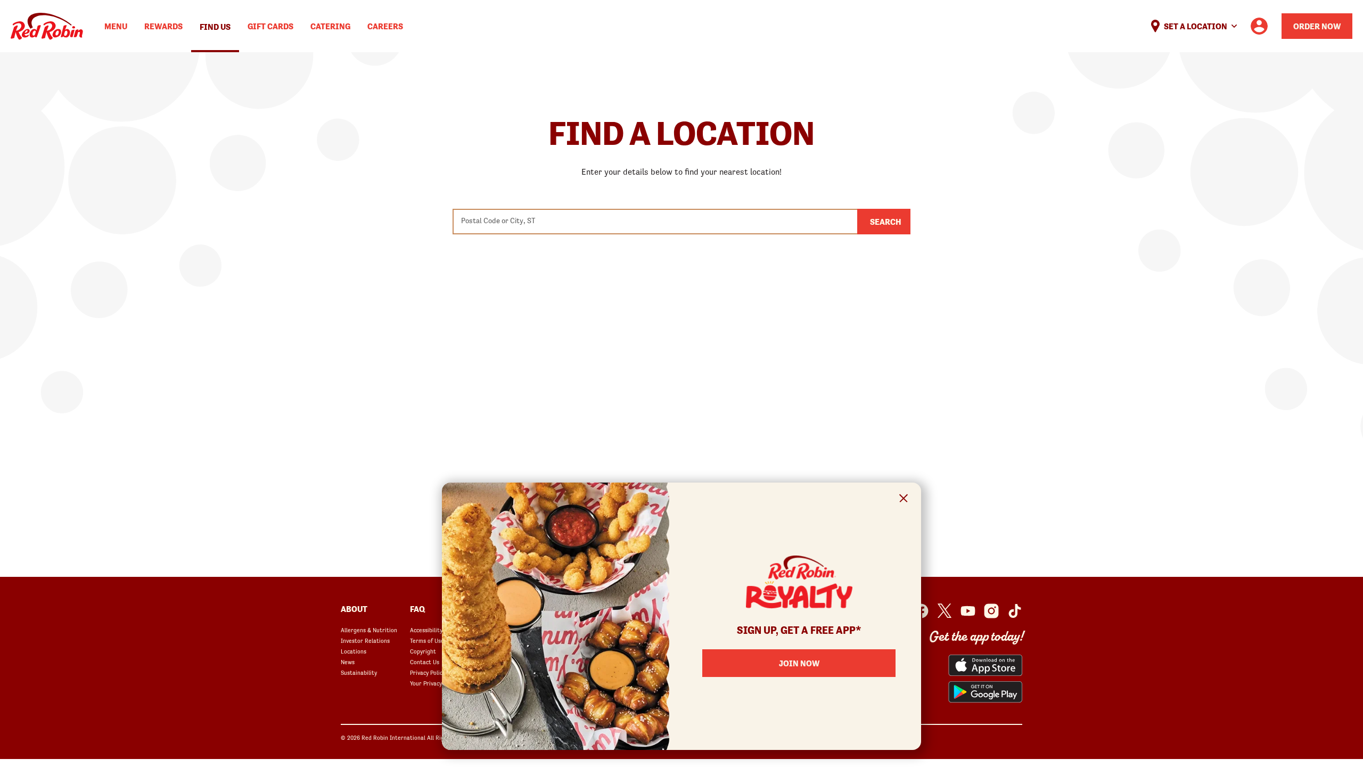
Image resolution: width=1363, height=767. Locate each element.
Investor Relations (365, 640)
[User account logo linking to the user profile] (1259, 26)
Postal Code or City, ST (498, 220)
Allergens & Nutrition (369, 630)
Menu (115, 26)
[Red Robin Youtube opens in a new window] (967, 610)
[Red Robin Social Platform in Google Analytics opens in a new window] (1014, 610)
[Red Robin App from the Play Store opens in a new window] (985, 692)
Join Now (799, 663)
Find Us (215, 26)
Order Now (1317, 26)
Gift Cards (270, 26)
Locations (353, 651)
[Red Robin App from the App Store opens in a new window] (985, 665)
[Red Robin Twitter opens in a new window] (944, 610)
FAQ (417, 608)
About (354, 608)
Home (47, 26)
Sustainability (359, 672)
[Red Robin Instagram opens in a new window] (991, 610)
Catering (330, 26)
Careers (385, 26)
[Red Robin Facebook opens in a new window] (921, 610)
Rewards (163, 26)
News (348, 662)
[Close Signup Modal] (903, 500)
